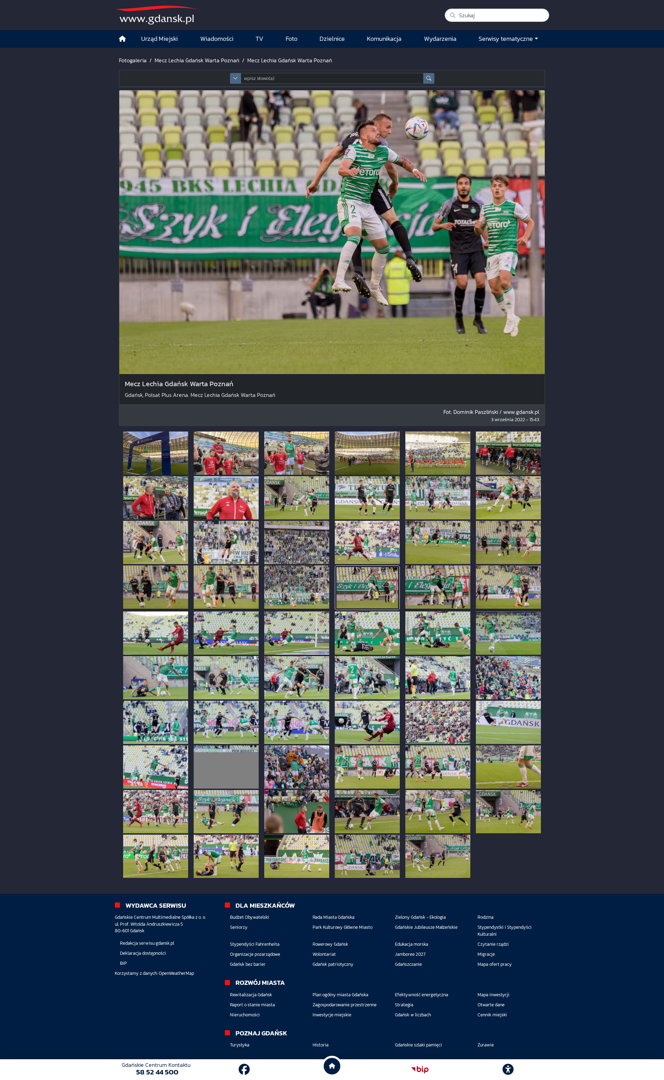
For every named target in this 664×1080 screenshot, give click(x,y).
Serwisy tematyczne (506, 38)
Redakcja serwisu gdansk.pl (147, 943)
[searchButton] (428, 78)
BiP (123, 963)
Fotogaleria (133, 60)
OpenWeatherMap (176, 973)
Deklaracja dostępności (143, 953)
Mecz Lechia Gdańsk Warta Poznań (197, 60)
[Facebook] (244, 1069)
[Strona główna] (122, 39)
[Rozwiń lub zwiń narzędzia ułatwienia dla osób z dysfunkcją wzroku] (508, 1069)
